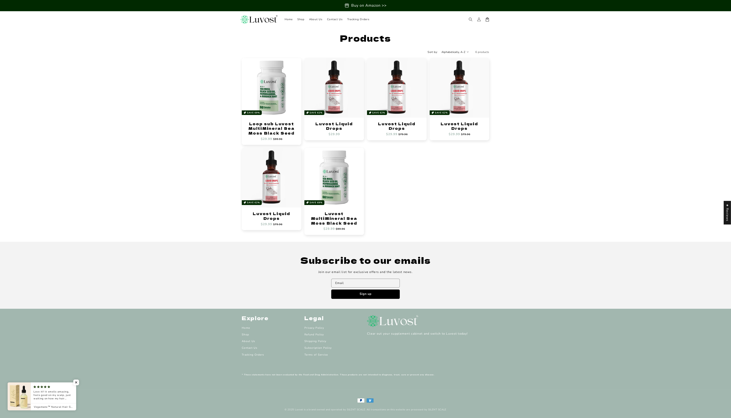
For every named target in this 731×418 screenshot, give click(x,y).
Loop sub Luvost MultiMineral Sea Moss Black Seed (271, 128)
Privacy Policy (314, 328)
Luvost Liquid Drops (334, 126)
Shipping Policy (315, 341)
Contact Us (249, 348)
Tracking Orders (253, 355)
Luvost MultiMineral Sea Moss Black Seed (334, 218)
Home (246, 328)
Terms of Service (316, 355)
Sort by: (432, 52)
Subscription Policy (318, 348)
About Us (248, 341)
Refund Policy (314, 334)
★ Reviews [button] (727, 212)
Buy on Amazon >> (369, 5)
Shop (245, 334)
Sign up (366, 294)
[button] (470, 19)
